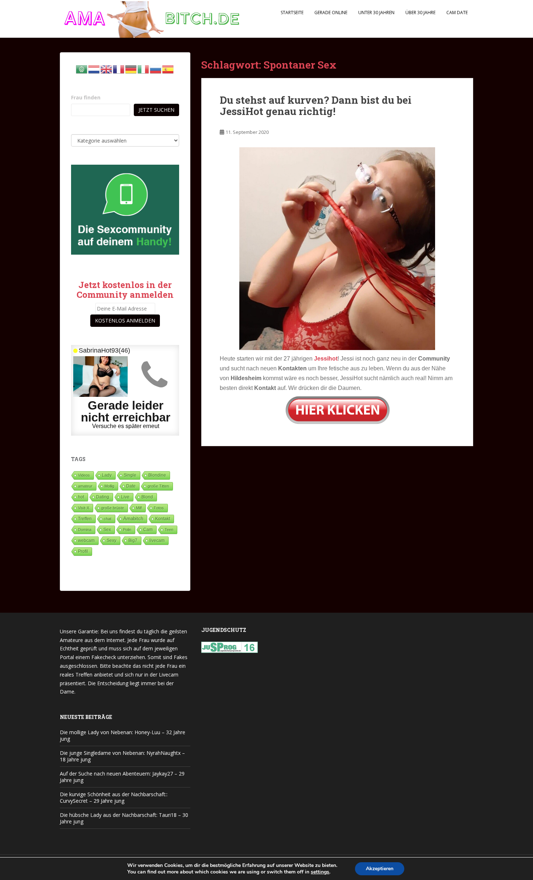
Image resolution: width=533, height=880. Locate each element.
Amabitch (133, 518)
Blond (147, 497)
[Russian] (156, 68)
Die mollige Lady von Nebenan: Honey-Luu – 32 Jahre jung (122, 735)
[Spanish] (168, 68)
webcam (86, 540)
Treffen (85, 518)
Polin (127, 529)
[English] (106, 68)
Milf (139, 508)
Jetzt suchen (156, 109)
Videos (84, 475)
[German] (131, 68)
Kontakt (162, 518)
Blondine (157, 475)
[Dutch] (94, 68)
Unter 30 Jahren (376, 12)
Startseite (292, 12)
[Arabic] (82, 68)
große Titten (158, 486)
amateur (85, 486)
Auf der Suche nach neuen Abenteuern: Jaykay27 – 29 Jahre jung (122, 777)
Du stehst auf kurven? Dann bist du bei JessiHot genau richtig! (316, 105)
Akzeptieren (379, 868)
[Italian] (143, 68)
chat (107, 519)
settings (320, 872)
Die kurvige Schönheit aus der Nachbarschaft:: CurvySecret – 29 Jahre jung (114, 797)
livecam (157, 540)
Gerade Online (330, 12)
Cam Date (457, 12)
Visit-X (83, 508)
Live (125, 496)
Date (131, 486)
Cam (148, 529)
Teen (169, 529)
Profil (83, 551)
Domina (84, 529)
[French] (119, 68)
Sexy (111, 540)
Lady (107, 475)
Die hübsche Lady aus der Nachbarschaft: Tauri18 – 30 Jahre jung (124, 818)
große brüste (112, 508)
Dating (102, 496)
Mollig (109, 486)
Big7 (132, 540)
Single (130, 475)
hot (81, 496)
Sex (107, 529)
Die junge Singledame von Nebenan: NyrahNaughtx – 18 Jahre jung (122, 756)
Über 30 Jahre (420, 12)
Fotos (159, 508)
